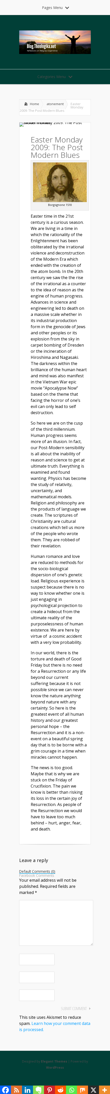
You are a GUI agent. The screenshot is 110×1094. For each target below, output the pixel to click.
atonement (55, 104)
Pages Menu (52, 7)
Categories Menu (51, 76)
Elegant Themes (54, 1061)
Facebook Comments (36, 875)
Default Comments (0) (37, 872)
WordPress (55, 1067)
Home (34, 104)
